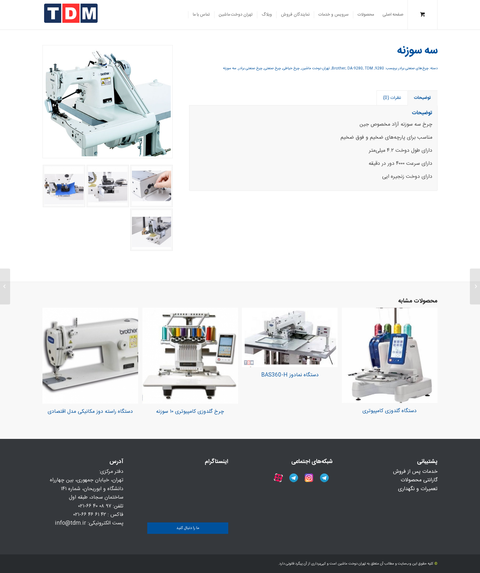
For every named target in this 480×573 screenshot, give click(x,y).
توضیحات (422, 97)
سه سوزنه (229, 68)
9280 (379, 68)
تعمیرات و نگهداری (418, 489)
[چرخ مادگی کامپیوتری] (475, 286)
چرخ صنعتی (272, 68)
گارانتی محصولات (419, 480)
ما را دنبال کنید (187, 528)
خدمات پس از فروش (415, 471)
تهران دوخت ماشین (315, 68)
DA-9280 (355, 68)
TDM (369, 68)
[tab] (423, 97)
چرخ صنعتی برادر (250, 68)
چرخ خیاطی (291, 68)
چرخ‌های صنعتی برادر (413, 68)
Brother (338, 68)
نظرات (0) (392, 97)
